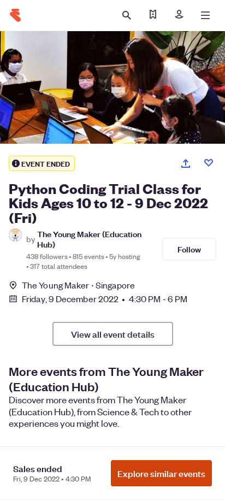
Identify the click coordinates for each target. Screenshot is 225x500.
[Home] (15, 15)
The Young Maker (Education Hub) (89, 238)
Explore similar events (161, 473)
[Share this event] (186, 163)
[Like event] (208, 162)
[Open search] (127, 15)
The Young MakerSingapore (78, 285)
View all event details (113, 334)
